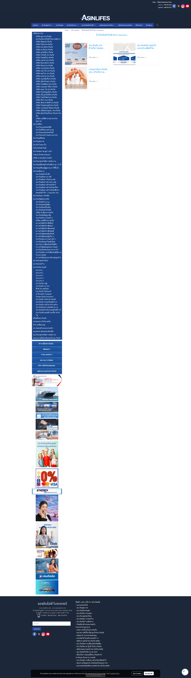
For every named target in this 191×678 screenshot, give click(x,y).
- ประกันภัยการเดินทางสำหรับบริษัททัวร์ (91, 660)
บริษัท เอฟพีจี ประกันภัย (45, 220)
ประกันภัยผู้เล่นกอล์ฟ (41, 199)
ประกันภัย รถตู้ (41, 283)
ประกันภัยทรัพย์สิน (43, 205)
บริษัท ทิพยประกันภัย (44, 42)
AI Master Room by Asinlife (86, 657)
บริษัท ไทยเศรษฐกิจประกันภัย (47, 105)
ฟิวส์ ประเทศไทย (42, 289)
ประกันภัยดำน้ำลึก (43, 174)
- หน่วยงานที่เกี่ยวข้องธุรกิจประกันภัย (90, 633)
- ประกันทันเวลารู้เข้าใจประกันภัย (88, 646)
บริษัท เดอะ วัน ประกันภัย (45, 89)
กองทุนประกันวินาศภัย (42, 321)
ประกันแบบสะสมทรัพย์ (44, 132)
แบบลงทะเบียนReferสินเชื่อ (43, 331)
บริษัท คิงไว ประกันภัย (44, 100)
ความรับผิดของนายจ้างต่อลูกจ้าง (48, 257)
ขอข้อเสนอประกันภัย (106, 25)
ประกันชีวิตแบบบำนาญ (45, 130)
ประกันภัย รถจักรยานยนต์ (46, 299)
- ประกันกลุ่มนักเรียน (84, 616)
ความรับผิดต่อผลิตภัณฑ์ (45, 234)
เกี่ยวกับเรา (139, 25)
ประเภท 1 (39, 270)
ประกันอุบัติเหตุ (39, 138)
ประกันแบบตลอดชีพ (43, 127)
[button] (157, 25)
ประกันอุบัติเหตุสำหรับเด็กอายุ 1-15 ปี (47, 164)
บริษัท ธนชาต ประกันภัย (45, 76)
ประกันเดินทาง (72, 25)
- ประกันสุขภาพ (82, 608)
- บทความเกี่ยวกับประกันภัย (86, 630)
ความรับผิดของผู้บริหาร (45, 236)
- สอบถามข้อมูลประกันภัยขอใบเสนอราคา (92, 663)
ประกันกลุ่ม (59, 25)
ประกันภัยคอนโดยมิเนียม (45, 242)
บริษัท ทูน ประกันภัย (43, 36)
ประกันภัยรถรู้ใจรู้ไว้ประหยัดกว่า (48, 39)
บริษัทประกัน (38, 33)
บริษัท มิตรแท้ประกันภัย (45, 63)
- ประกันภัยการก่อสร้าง (85, 619)
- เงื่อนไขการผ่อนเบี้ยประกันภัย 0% (89, 655)
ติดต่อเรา (149, 25)
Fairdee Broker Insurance (44, 297)
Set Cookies (137, 673)
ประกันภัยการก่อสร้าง (44, 218)
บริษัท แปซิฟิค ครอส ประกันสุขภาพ (46, 120)
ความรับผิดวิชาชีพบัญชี (45, 231)
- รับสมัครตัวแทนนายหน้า (86, 624)
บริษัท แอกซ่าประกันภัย (45, 60)
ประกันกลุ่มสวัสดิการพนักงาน (44, 161)
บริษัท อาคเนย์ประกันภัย (42, 158)
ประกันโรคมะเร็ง (39, 145)
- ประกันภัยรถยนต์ (83, 610)
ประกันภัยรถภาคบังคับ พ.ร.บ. (47, 307)
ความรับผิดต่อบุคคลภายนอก (47, 247)
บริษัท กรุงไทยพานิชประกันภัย (47, 108)
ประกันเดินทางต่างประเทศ (46, 182)
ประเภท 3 (39, 275)
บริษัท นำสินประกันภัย (44, 212)
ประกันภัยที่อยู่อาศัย (43, 215)
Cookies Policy (114, 673)
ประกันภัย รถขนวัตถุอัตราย (46, 302)
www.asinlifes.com (45, 608)
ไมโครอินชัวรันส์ (39, 148)
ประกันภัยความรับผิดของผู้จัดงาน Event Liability (48, 253)
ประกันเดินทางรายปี (43, 177)
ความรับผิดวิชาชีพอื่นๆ (44, 223)
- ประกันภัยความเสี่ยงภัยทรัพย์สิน (88, 644)
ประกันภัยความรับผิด (41, 196)
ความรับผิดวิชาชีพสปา (44, 226)
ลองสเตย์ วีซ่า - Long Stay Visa (47, 193)
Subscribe (37, 629)
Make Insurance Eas (164, 2)
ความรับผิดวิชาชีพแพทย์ (45, 228)
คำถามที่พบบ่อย (39, 325)
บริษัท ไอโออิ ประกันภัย (45, 55)
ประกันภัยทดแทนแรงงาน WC (47, 250)
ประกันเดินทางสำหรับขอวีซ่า (47, 187)
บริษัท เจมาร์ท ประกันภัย (45, 71)
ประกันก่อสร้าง (39, 264)
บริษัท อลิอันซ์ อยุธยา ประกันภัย (48, 110)
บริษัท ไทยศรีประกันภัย (45, 57)
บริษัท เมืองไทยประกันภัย (45, 81)
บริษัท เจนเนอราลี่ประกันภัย (46, 87)
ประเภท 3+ (40, 281)
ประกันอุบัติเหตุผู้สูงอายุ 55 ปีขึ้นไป (46, 168)
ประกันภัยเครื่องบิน (43, 207)
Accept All (148, 673)
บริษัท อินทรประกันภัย (44, 65)
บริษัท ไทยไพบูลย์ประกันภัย (46, 92)
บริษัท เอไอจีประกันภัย (44, 52)
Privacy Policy (101, 673)
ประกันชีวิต (37, 124)
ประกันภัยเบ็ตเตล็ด (88, 25)
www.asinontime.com (59, 608)
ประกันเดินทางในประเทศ (45, 179)
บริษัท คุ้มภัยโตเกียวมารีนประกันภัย (48, 114)
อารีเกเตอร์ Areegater (44, 294)
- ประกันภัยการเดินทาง (84, 621)
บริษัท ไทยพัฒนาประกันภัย (46, 84)
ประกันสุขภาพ (46, 25)
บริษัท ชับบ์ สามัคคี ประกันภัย (47, 103)
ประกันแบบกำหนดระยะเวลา (47, 135)
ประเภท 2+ (40, 278)
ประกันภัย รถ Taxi (43, 286)
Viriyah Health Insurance (42, 155)
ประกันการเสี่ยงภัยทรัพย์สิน (46, 244)
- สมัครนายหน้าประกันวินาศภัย (88, 641)
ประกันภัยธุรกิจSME (43, 210)
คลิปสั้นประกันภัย (39, 318)
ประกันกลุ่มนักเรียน (40, 260)
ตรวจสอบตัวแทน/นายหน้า (43, 328)
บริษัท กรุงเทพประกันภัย (45, 68)
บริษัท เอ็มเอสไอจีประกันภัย (46, 95)
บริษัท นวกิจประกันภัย (44, 50)
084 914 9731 (62, 615)
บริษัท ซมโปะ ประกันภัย (45, 73)
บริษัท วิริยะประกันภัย (44, 44)
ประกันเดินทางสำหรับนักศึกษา (47, 190)
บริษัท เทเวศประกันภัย (44, 47)
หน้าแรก (35, 25)
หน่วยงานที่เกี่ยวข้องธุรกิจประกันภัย (46, 338)
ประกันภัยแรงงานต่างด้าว (46, 239)
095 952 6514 (168, 5)
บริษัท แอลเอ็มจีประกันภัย (46, 79)
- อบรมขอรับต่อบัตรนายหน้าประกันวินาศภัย (92, 666)
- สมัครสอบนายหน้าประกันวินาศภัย (89, 649)
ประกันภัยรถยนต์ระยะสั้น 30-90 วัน (48, 314)
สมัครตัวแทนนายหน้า (125, 25)
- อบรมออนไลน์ (82, 605)
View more (92, 57)
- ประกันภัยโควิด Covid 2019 (86, 652)
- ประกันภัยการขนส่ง (84, 613)
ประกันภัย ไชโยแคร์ (43, 291)
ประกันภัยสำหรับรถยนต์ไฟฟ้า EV (48, 310)
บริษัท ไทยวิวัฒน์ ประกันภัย (46, 97)
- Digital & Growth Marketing (86, 635)
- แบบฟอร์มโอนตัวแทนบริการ (87, 638)
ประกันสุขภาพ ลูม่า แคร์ (42, 151)
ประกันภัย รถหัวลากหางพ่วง (47, 305)
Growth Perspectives (83, 627)
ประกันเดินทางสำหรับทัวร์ (46, 185)
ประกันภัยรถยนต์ (39, 267)
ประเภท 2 (39, 273)
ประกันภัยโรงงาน (42, 202)
